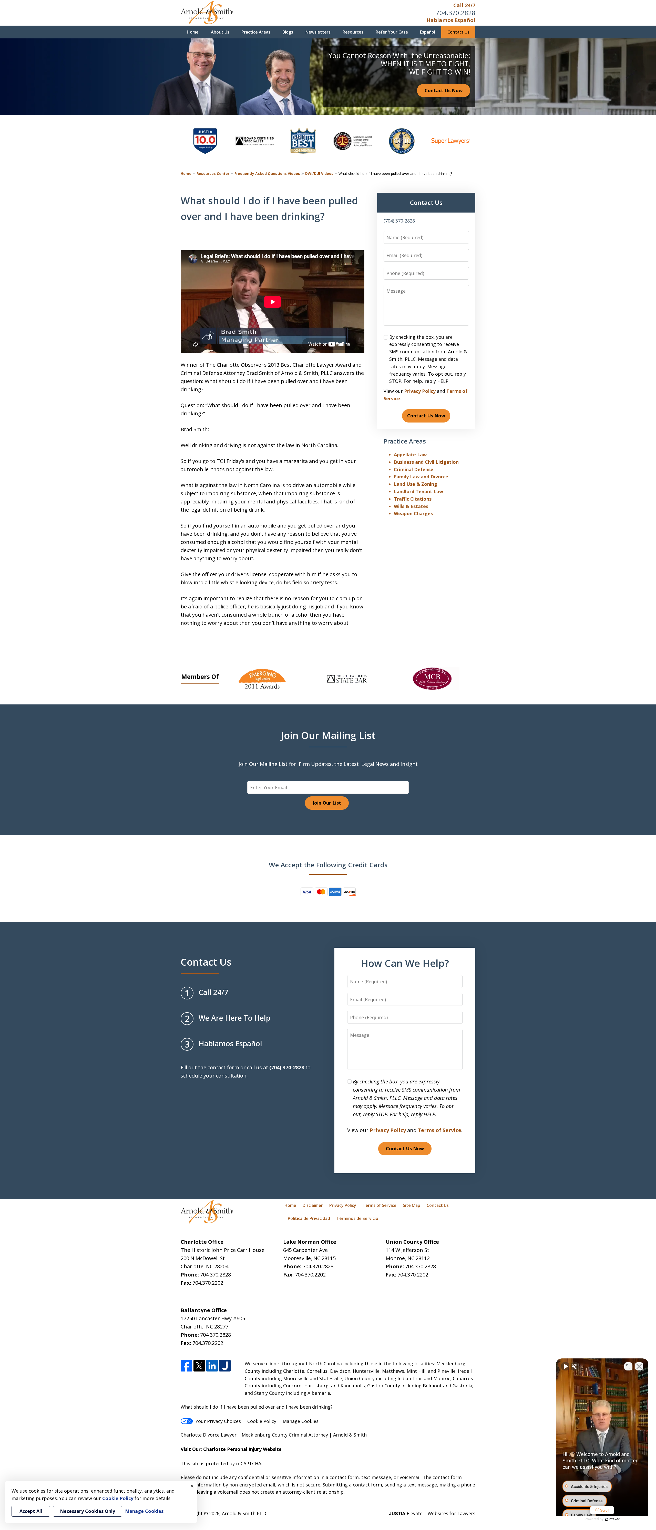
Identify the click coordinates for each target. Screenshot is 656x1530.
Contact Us (458, 32)
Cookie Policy (261, 1421)
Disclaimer (313, 1205)
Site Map (411, 1205)
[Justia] (225, 1365)
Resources (353, 32)
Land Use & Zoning (415, 484)
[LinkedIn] (212, 1365)
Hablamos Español (450, 20)
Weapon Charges (413, 513)
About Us (220, 32)
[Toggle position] (628, 1366)
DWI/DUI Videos (319, 173)
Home (193, 32)
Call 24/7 (464, 5)
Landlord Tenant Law (418, 491)
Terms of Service (439, 1130)
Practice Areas (255, 32)
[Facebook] (186, 1365)
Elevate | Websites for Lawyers (432, 1513)
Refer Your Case (392, 32)
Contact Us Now (444, 90)
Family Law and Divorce (421, 476)
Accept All (30, 1511)
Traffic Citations (413, 499)
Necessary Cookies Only (87, 1511)
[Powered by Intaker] (612, 1519)
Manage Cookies (301, 1421)
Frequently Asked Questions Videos (267, 173)
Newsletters (318, 32)
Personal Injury (244, 1449)
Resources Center (213, 173)
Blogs (287, 32)
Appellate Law (410, 454)
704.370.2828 (455, 12)
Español (427, 32)
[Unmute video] (565, 1366)
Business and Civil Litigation (426, 462)
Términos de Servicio (357, 1218)
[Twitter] (199, 1365)
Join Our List (327, 803)
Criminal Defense (413, 469)
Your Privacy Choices (218, 1421)
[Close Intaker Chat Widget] (639, 1366)
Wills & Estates (411, 506)
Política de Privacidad (309, 1218)
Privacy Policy (420, 391)
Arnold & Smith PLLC (245, 1513)
